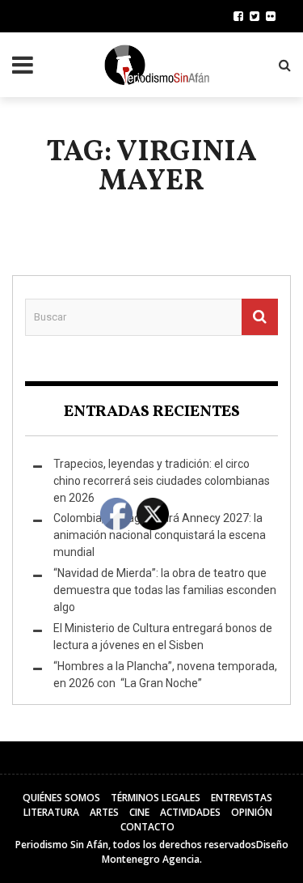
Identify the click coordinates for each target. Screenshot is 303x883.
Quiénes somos (61, 797)
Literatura (51, 812)
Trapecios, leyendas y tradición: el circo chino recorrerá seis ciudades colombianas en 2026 (161, 480)
